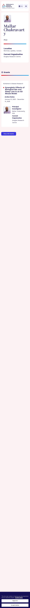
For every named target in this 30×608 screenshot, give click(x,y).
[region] (15, 600)
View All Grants (8, 134)
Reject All (15, 600)
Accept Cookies (15, 605)
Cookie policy (18, 597)
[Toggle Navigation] (26, 6)
